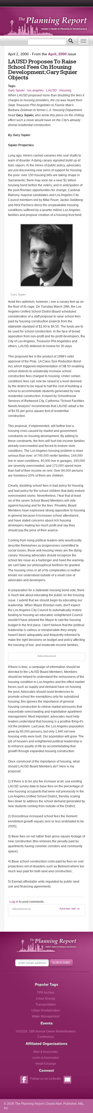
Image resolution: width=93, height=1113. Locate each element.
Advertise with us (69, 908)
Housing (65, 90)
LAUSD (51, 90)
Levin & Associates (46, 1058)
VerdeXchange (45, 1063)
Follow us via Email (67, 1080)
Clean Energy (45, 998)
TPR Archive (45, 992)
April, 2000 (57, 54)
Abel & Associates (45, 1052)
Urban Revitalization (45, 1010)
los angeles (35, 90)
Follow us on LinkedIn (45, 1078)
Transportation (45, 1004)
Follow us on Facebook (23, 1080)
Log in (14, 902)
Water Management (45, 1016)
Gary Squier (16, 90)
